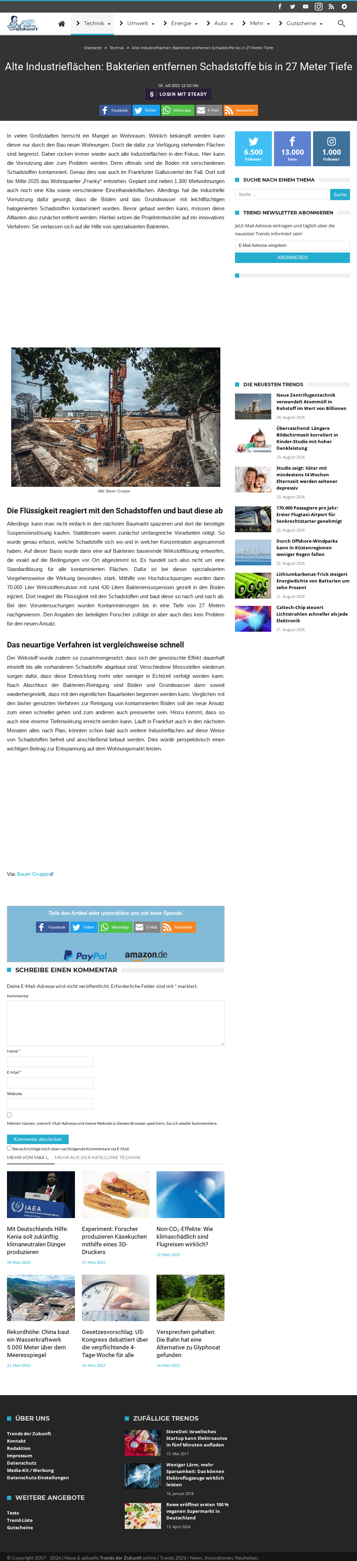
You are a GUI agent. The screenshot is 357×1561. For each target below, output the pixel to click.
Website (14, 1093)
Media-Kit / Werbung (30, 1470)
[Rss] (331, 7)
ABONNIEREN (292, 257)
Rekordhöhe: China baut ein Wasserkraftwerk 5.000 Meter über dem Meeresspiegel (38, 1343)
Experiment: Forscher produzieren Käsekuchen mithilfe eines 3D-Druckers (114, 1240)
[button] (115, 110)
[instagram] (318, 7)
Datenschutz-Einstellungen (38, 1477)
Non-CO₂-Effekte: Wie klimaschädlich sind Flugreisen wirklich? (185, 1236)
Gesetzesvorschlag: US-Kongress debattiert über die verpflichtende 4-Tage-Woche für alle (115, 1343)
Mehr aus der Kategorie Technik (97, 1157)
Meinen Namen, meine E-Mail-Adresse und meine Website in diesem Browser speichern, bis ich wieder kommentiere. (112, 1123)
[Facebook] (280, 7)
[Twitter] (292, 7)
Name (13, 1051)
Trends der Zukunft (29, 1433)
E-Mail (14, 1072)
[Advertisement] (115, 289)
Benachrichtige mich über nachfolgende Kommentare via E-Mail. (71, 1148)
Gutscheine (20, 1527)
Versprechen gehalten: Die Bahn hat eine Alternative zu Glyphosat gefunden (188, 1343)
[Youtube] (305, 7)
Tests (13, 1513)
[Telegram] (344, 7)
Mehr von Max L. (28, 1157)
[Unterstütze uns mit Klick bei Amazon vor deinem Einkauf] (146, 954)
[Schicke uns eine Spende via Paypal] (85, 954)
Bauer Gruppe (33, 874)
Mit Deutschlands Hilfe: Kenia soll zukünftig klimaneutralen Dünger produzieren (37, 1240)
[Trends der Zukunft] (23, 23)
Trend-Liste (20, 1520)
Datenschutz (21, 1463)
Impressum (19, 1455)
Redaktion (19, 1448)
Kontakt (16, 1441)
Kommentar (18, 995)
